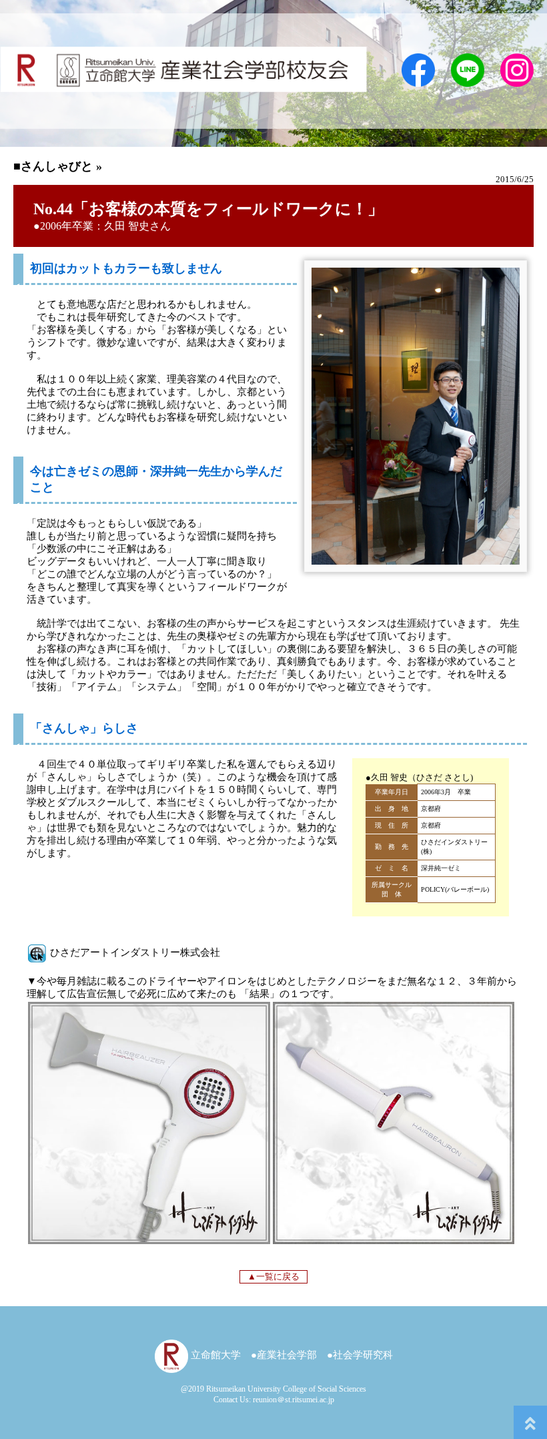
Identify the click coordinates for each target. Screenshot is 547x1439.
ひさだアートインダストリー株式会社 (133, 952)
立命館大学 (214, 1355)
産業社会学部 (287, 1355)
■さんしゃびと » (57, 166)
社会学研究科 (363, 1355)
